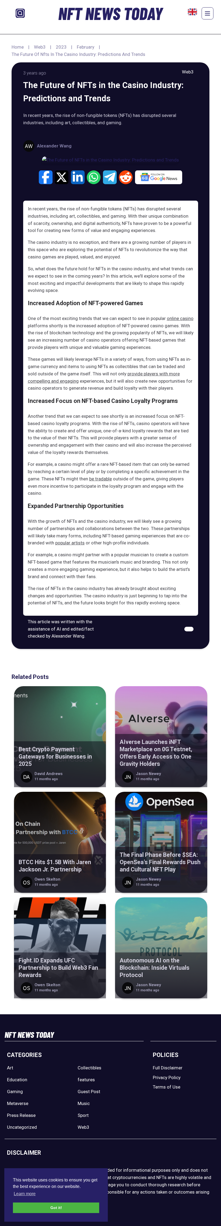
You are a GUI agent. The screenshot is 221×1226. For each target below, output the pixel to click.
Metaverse (17, 1103)
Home (18, 47)
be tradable (100, 478)
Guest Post (89, 1091)
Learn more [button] (25, 1193)
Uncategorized (22, 1127)
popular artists (70, 542)
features (86, 1079)
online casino (180, 318)
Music (84, 1103)
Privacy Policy (167, 1077)
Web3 (40, 47)
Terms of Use (166, 1087)
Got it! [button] (56, 1207)
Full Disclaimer (167, 1067)
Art (10, 1067)
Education (17, 1079)
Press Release (21, 1115)
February (85, 47)
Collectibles (89, 1067)
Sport (83, 1115)
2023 (61, 47)
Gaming (15, 1091)
